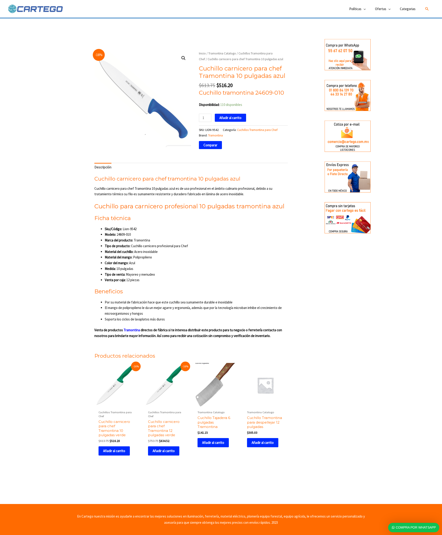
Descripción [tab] (102, 167)
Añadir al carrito (230, 118)
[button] (427, 9)
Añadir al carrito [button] (114, 451)
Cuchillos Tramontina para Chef (257, 130)
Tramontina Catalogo (222, 53)
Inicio (202, 53)
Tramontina (215, 135)
